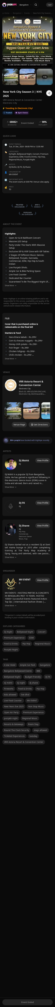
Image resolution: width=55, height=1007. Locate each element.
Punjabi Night (29, 159)
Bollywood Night (24, 154)
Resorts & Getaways (13, 724)
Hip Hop (41, 156)
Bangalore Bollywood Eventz (18, 670)
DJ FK (47, 676)
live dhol (25, 694)
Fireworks (8, 688)
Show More (9, 285)
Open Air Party (11, 712)
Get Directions (41, 424)
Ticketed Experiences (14, 736)
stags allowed (40, 730)
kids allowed (10, 694)
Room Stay (33, 724)
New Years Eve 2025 (14, 706)
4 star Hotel (9, 665)
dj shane (33, 682)
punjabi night (11, 718)
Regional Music (15, 159)
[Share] (49, 93)
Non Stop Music (36, 706)
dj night (21, 682)
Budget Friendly (33, 676)
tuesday (33, 736)
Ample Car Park (27, 665)
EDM (21, 156)
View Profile (42, 460)
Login (50, 5)
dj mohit (8, 682)
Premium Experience (14, 637)
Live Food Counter (13, 700)
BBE (38, 670)
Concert (36, 154)
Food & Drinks (30, 156)
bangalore (45, 665)
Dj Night (12, 154)
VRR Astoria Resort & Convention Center (23, 742)
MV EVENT (32, 700)
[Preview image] (13, 410)
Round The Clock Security (16, 730)
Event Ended (27, 1002)
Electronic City (10, 102)
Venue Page (19, 424)
